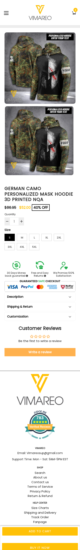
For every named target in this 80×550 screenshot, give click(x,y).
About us (40, 477)
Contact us (40, 482)
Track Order (40, 517)
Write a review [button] (40, 352)
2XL (59, 238)
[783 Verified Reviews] (40, 441)
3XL (10, 247)
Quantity (10, 214)
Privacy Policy (40, 491)
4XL (22, 247)
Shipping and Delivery (40, 512)
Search (40, 473)
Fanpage (40, 522)
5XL (34, 247)
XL (46, 238)
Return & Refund (40, 496)
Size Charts (40, 508)
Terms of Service (40, 486)
